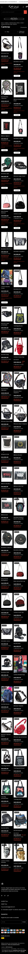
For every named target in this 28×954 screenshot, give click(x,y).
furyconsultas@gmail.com (8, 907)
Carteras (7, 22)
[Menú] (2, 7)
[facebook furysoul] (4, 895)
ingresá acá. (4, 944)
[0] (26, 7)
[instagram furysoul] (1, 895)
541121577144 (4, 901)
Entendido (22, 951)
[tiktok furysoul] (8, 895)
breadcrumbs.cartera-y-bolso (16, 22)
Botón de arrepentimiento (14, 944)
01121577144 (4, 904)
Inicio (2, 22)
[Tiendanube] (7, 947)
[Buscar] (25, 12)
